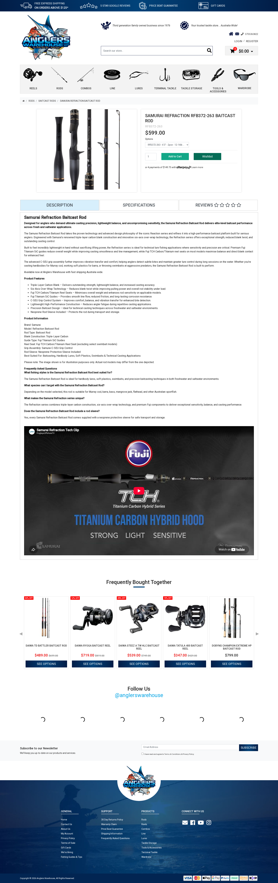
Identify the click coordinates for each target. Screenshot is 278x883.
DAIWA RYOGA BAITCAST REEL (93, 645)
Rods (144, 819)
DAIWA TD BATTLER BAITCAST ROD (46, 645)
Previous (20, 632)
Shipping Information (112, 833)
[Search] (209, 50)
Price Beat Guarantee (112, 829)
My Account (67, 833)
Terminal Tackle (149, 852)
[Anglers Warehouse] (46, 37)
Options (149, 139)
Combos (145, 829)
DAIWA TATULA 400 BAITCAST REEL (185, 647)
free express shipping (51, 5)
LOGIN (238, 41)
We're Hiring (67, 852)
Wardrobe (146, 857)
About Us (65, 829)
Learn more (197, 167)
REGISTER (252, 41)
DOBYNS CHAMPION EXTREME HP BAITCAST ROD (232, 647)
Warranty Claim (109, 824)
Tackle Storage (149, 843)
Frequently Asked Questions (115, 838)
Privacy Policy (188, 754)
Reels (144, 824)
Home (64, 819)
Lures (144, 838)
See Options (46, 664)
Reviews (204, 205)
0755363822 (251, 34)
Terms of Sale (68, 843)
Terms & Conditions (172, 754)
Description (59, 205)
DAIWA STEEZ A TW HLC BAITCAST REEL (139, 647)
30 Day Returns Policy (112, 819)
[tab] (59, 205)
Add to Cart (175, 156)
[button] (207, 156)
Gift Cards (218, 5)
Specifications (139, 205)
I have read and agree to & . (169, 754)
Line (143, 833)
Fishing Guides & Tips (71, 857)
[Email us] (185, 822)
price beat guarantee (163, 5)
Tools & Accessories (151, 847)
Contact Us (66, 824)
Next (257, 632)
